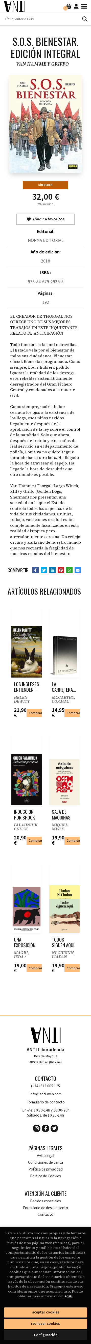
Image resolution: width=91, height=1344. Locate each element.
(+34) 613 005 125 (45, 1086)
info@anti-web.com (45, 1094)
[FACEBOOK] (45, 1128)
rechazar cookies (45, 1323)
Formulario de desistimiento (45, 1208)
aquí (68, 1296)
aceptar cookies (45, 1312)
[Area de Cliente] (76, 6)
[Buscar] (84, 19)
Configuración (45, 1335)
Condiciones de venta (45, 1162)
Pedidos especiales (45, 1201)
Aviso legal (45, 1155)
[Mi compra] (69, 6)
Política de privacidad (46, 1169)
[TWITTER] (54, 1128)
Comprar (35, 713)
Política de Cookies (45, 1176)
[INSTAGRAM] (36, 1128)
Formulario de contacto (46, 1102)
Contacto (45, 1214)
